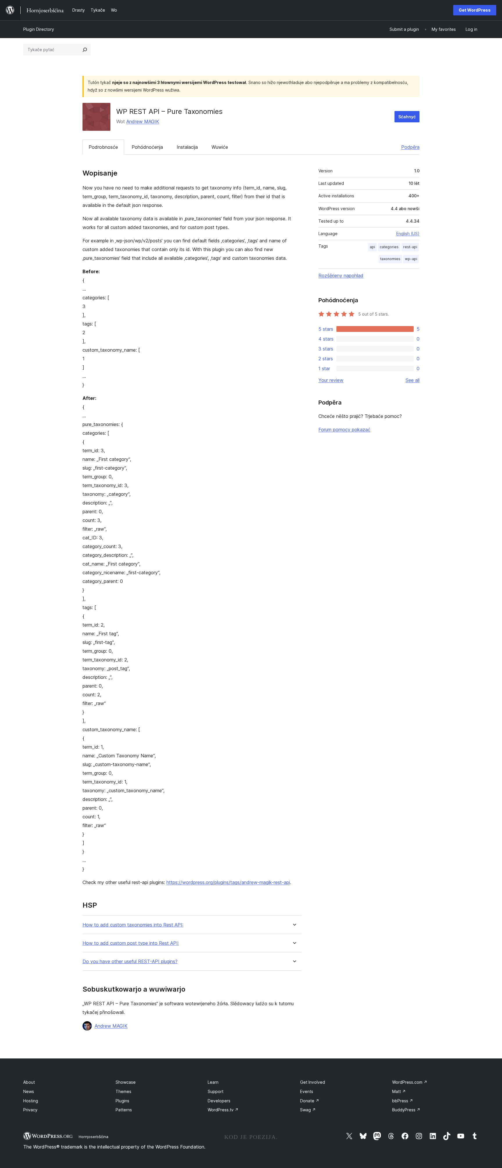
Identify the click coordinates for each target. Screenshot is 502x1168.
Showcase (126, 1082)
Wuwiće (219, 147)
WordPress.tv (223, 1109)
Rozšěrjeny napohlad (340, 275)
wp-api (411, 259)
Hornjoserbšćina (93, 1136)
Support (215, 1091)
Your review (330, 380)
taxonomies (390, 259)
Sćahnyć (407, 116)
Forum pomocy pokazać (344, 429)
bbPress (402, 1100)
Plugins (122, 1100)
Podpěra (410, 147)
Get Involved (312, 1082)
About (29, 1082)
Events (306, 1091)
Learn (213, 1082)
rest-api (410, 247)
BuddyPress (406, 1109)
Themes (123, 1091)
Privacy (30, 1109)
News (28, 1091)
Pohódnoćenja (147, 147)
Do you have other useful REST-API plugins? (130, 961)
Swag (308, 1109)
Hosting (30, 1100)
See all (412, 380)
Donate (309, 1100)
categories (389, 247)
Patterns (124, 1109)
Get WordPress (475, 10)
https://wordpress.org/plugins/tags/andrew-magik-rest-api (228, 882)
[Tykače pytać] (85, 50)
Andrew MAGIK (142, 121)
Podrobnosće (103, 147)
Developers (219, 1100)
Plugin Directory (38, 29)
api (372, 247)
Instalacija (187, 147)
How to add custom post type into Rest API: (131, 943)
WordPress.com (409, 1082)
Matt (399, 1091)
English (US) (407, 233)
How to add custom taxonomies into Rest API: (133, 925)
